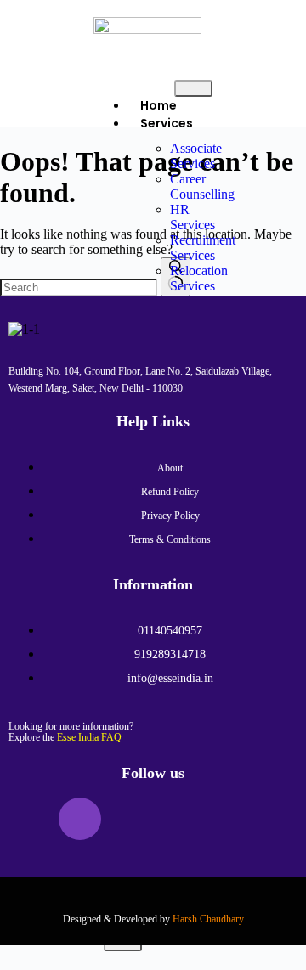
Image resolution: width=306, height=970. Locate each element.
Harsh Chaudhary (208, 919)
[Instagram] (80, 819)
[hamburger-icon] (193, 88)
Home (158, 105)
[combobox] (78, 287)
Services (166, 123)
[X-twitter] (130, 819)
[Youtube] (180, 819)
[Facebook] (29, 819)
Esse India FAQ (89, 737)
